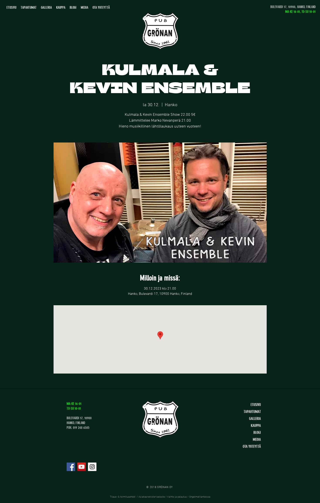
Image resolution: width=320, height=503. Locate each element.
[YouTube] (81, 467)
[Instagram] (92, 467)
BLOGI (257, 432)
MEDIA (257, 439)
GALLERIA (255, 418)
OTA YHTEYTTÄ (252, 446)
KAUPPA (256, 425)
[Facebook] (71, 467)
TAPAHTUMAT (252, 411)
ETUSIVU (256, 404)
